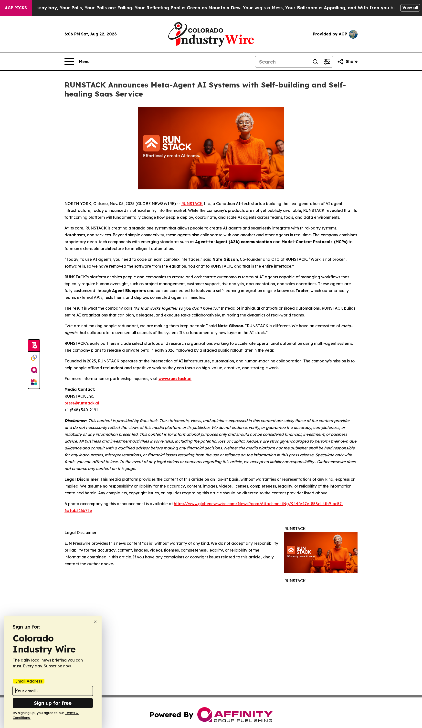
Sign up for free (53, 703)
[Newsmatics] (34, 382)
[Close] (95, 621)
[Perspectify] (34, 358)
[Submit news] (34, 346)
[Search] (315, 61)
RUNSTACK (192, 203)
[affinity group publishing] (34, 370)
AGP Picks (16, 7)
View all (410, 7)
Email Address (28, 681)
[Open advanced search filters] (327, 61)
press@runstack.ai (81, 403)
